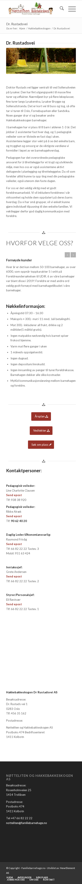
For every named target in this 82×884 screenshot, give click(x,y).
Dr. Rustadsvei (17, 24)
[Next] (73, 254)
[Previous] (67, 254)
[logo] (34, 9)
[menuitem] (59, 9)
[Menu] (70, 9)
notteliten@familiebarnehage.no (26, 823)
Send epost (14, 495)
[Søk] (59, 9)
